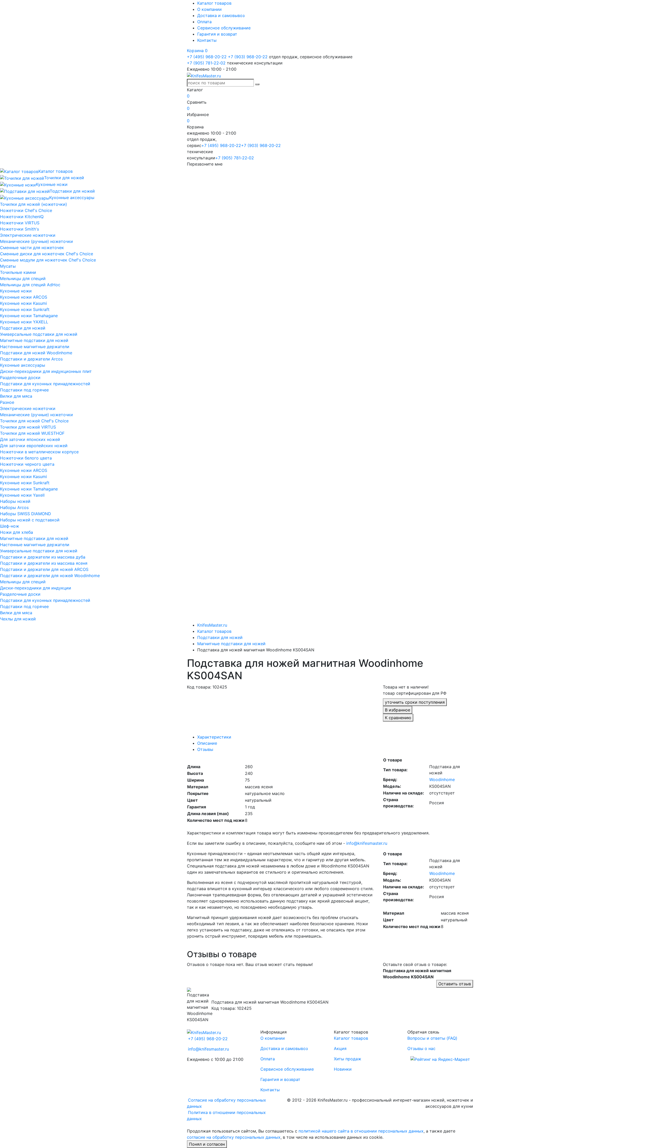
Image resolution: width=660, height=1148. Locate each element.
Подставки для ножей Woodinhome (36, 352)
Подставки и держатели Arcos (31, 359)
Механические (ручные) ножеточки (36, 241)
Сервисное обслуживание (224, 27)
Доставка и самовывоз (221, 15)
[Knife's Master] (204, 1032)
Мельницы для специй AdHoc (30, 284)
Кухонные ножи (16, 290)
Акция (340, 1048)
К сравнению (398, 717)
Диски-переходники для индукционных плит (46, 371)
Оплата (204, 21)
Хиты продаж (347, 1058)
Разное (7, 402)
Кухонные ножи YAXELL (24, 321)
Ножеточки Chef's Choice (26, 210)
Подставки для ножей (22, 328)
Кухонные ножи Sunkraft (25, 309)
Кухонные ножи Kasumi (23, 303)
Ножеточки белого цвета (26, 458)
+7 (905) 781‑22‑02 (206, 62)
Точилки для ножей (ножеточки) (33, 204)
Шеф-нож (9, 526)
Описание (207, 743)
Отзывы (205, 749)
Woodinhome (442, 779)
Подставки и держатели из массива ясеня (43, 563)
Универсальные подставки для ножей (38, 334)
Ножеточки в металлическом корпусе (39, 451)
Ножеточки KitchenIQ (22, 216)
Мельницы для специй (23, 278)
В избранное (397, 709)
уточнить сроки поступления (415, 702)
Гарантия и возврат (217, 34)
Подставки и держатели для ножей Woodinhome (50, 575)
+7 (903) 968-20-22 (248, 56)
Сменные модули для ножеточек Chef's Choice (48, 260)
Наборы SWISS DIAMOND (25, 513)
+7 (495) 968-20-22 (207, 56)
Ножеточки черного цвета (27, 464)
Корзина (197, 50)
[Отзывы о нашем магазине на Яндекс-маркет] (440, 1058)
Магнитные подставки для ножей (34, 340)
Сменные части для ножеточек (32, 247)
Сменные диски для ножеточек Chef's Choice (46, 253)
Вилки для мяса (16, 396)
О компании (209, 9)
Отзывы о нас (421, 1048)
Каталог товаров (214, 3)
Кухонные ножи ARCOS (23, 297)
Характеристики (214, 737)
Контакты (207, 40)
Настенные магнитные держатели (34, 346)
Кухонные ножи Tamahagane (29, 315)
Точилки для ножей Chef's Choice (34, 420)
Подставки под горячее (24, 389)
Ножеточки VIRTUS (19, 222)
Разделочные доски (20, 377)
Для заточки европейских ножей (34, 445)
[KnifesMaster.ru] (204, 75)
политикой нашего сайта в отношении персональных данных (361, 1131)
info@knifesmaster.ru (366, 843)
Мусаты (8, 266)
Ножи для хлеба (16, 532)
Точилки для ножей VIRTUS (28, 427)
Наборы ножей (15, 501)
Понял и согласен (207, 1144)
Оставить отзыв (454, 983)
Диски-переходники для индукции (35, 588)
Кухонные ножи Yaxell (22, 495)
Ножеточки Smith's (19, 229)
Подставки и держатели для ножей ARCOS (44, 569)
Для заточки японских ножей (30, 439)
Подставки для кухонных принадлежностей (45, 383)
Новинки (343, 1069)
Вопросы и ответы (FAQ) (432, 1038)
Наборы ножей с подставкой (30, 519)
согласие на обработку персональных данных (233, 1137)
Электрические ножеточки (27, 235)
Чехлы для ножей (18, 618)
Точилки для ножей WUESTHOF (32, 433)
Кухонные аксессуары (22, 365)
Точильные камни (18, 272)
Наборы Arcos (14, 507)
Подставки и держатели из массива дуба (42, 557)
